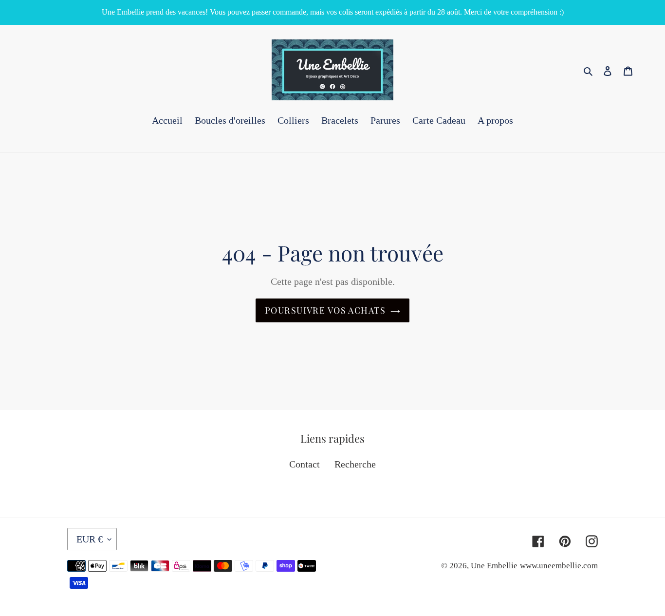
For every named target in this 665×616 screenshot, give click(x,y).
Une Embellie (494, 565)
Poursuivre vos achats (325, 310)
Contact (304, 464)
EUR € (89, 539)
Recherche (355, 464)
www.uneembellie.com (559, 565)
